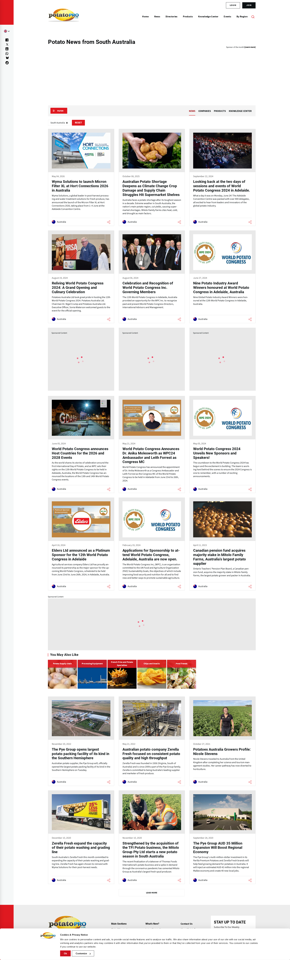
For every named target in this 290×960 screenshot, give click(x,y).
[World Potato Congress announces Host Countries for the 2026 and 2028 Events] (81, 444)
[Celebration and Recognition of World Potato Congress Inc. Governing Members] (152, 277)
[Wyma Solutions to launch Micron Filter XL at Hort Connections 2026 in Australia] (81, 177)
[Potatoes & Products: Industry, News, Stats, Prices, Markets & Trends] (63, 16)
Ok (65, 953)
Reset (78, 122)
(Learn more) (250, 47)
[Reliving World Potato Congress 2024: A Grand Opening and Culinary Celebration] (81, 277)
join (248, 5)
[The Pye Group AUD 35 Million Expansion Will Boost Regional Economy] (222, 837)
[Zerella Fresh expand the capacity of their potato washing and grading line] (81, 837)
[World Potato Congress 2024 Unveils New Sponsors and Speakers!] (222, 444)
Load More (151, 893)
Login (233, 5)
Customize (81, 953)
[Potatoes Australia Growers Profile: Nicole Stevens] (222, 741)
